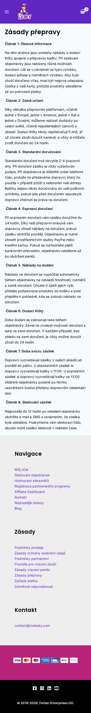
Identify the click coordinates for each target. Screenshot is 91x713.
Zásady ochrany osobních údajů (40, 553)
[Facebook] (35, 688)
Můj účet (21, 469)
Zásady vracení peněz (32, 570)
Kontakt (21, 497)
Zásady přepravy (28, 575)
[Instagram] (42, 688)
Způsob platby (26, 581)
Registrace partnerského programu (42, 486)
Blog (18, 508)
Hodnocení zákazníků (32, 481)
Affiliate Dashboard (30, 492)
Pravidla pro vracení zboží (35, 564)
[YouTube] (56, 688)
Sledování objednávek (32, 475)
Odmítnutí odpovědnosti (34, 586)
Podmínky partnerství (32, 559)
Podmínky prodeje (29, 547)
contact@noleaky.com (32, 625)
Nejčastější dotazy (29, 503)
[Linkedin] (49, 688)
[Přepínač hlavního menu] (7, 12)
